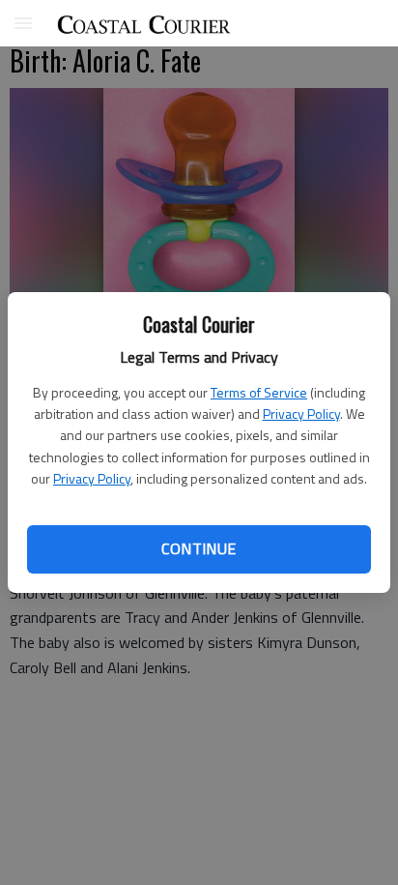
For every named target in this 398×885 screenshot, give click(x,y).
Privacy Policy (301, 413)
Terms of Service (259, 392)
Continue (198, 548)
